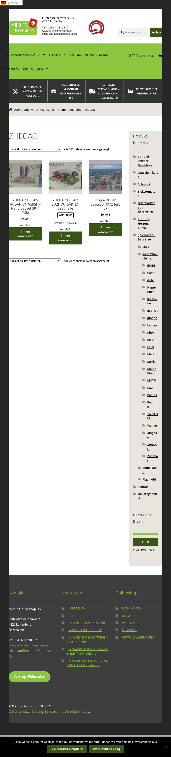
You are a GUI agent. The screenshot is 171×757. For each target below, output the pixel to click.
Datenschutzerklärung (87, 623)
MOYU (151, 380)
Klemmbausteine (70, 110)
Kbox (151, 333)
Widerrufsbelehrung (85, 630)
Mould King (151, 371)
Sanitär (13, 69)
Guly (150, 280)
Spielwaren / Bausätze (39, 110)
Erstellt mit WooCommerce (68, 711)
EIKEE (151, 265)
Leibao (152, 325)
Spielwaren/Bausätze (23, 55)
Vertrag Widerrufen (29, 676)
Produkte (129, 630)
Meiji (150, 354)
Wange (152, 425)
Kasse (126, 615)
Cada (150, 273)
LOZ (150, 388)
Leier (150, 347)
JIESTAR (152, 311)
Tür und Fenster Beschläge (145, 161)
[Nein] (166, 747)
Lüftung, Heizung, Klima (89, 55)
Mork (151, 362)
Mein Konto (131, 608)
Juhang (152, 318)
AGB (71, 615)
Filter (145, 542)
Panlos (152, 395)
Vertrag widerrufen (138, 637)
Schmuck (144, 184)
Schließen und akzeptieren (67, 749)
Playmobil (149, 479)
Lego (145, 247)
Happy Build (152, 289)
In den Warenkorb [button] (25, 233)
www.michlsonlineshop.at (29, 645)
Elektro (55, 55)
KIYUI (151, 340)
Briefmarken (33, 69)
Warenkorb (131, 623)
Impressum (77, 608)
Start (17, 110)
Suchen (156, 32)
